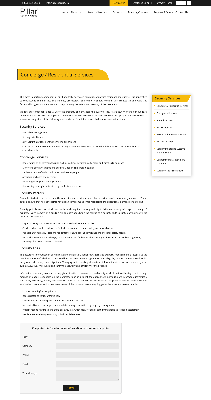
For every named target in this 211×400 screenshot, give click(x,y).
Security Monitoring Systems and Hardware (171, 150)
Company (27, 345)
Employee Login (141, 3)
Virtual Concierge (165, 141)
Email (25, 364)
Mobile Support (164, 127)
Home (64, 12)
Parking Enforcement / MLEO (171, 134)
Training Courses (138, 12)
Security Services (97, 12)
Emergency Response (167, 113)
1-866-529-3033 (31, 3)
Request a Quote (163, 12)
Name (25, 336)
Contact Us (181, 12)
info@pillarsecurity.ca (57, 3)
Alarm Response (165, 120)
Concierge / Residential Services (172, 105)
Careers (117, 12)
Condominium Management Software (171, 161)
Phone (25, 354)
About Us (76, 12)
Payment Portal (163, 3)
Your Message (29, 373)
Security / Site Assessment (170, 170)
